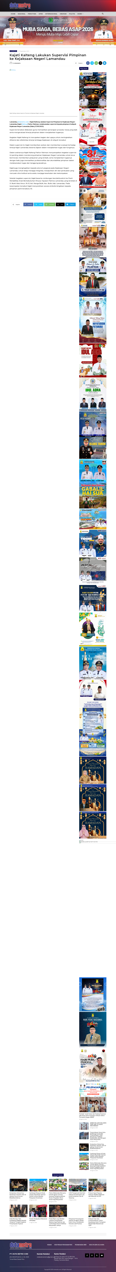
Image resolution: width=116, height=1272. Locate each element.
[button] (102, 13)
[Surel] (100, 63)
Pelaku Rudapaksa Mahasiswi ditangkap (38, 1219)
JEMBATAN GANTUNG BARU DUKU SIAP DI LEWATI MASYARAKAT (98, 1124)
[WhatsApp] (96, 63)
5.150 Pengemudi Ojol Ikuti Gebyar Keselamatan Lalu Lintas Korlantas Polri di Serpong (77, 1195)
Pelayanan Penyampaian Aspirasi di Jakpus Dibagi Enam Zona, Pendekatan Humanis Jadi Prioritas (76, 1221)
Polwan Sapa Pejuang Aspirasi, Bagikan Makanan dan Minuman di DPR (96, 1194)
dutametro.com (23, 122)
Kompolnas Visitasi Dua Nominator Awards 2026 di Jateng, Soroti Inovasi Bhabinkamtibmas (98, 1146)
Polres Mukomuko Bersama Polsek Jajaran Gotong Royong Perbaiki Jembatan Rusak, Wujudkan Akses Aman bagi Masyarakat (98, 1165)
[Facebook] (88, 63)
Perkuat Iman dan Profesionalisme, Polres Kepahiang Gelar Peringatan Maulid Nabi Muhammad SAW (97, 1222)
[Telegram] (104, 63)
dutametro (13, 51)
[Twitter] (92, 63)
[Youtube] (102, 1255)
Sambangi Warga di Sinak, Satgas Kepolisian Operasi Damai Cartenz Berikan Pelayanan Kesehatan (98, 1155)
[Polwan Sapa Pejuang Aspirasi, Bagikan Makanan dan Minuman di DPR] (97, 1185)
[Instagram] (92, 1255)
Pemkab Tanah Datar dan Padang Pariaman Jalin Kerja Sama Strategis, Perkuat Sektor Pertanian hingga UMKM (92, 1115)
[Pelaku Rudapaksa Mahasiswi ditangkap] (38, 1211)
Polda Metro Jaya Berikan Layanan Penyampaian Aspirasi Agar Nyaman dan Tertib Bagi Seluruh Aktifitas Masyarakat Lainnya (57, 1222)
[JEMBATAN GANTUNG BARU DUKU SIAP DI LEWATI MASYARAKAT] (84, 1126)
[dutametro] (11, 63)
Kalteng (24, 124)
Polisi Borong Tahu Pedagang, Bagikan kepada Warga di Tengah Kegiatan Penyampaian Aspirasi (18, 1221)
